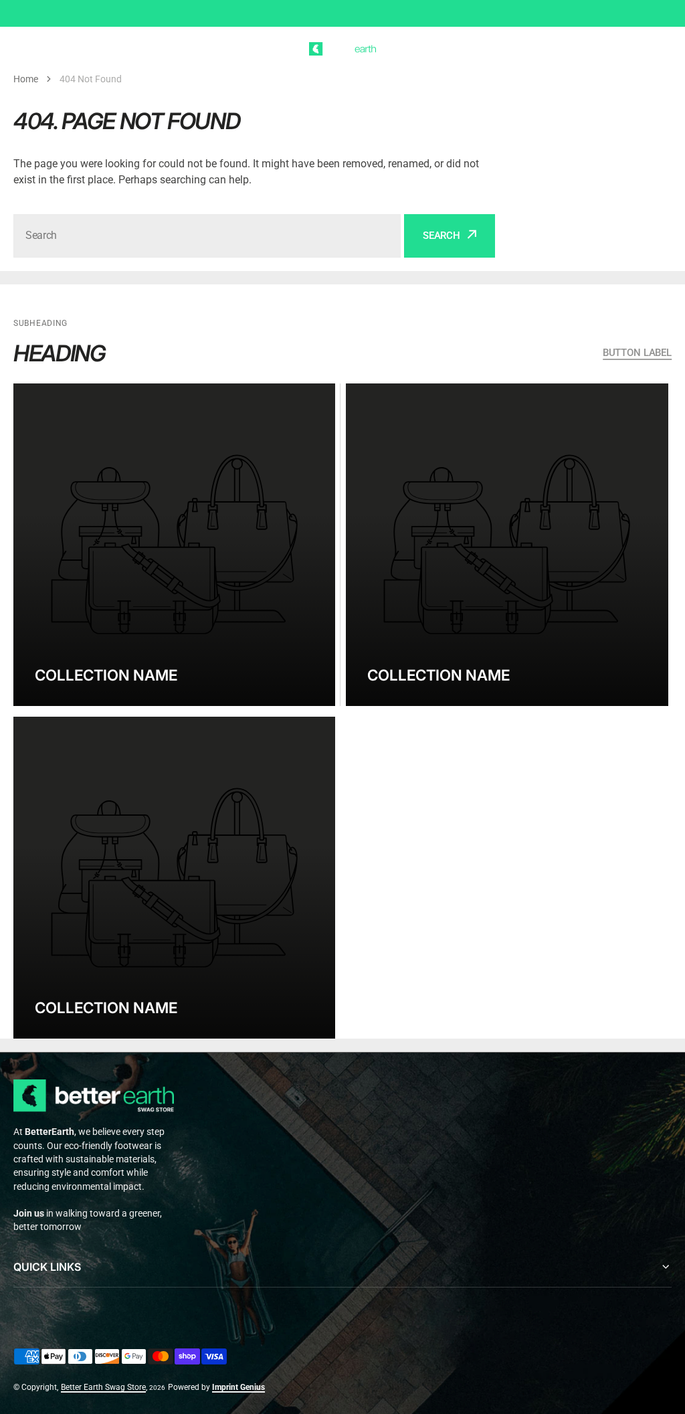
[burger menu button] (21, 49)
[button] (664, 49)
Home (25, 79)
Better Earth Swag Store (103, 1387)
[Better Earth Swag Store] (342, 49)
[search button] (47, 49)
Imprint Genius (238, 1387)
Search (441, 236)
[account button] (637, 49)
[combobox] (207, 236)
